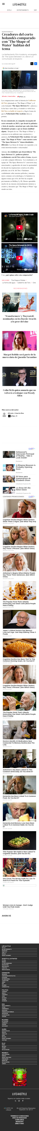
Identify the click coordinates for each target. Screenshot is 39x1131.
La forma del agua (8, 283)
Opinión (4, 999)
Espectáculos (6, 1030)
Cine (34, 283)
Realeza (4, 1032)
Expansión (6, 973)
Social (3, 1007)
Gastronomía (5, 1054)
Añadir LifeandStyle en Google (11, 68)
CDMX (3, 996)
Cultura (4, 1040)
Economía (4, 977)
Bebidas (4, 1055)
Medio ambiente (6, 1005)
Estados (4, 997)
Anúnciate (19, 1121)
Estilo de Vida (5, 1062)
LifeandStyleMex (15, 1101)
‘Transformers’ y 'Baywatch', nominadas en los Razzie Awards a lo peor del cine (19, 318)
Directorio (19, 1123)
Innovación (5, 1013)
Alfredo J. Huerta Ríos (16, 413)
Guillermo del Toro (23, 283)
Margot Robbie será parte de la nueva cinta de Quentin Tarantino (19, 356)
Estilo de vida (5, 1049)
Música (4, 953)
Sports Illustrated (9, 958)
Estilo (9, 10)
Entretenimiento (23, 10)
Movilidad (4, 1010)
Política (5, 990)
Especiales (5, 1026)
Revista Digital (6, 969)
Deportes (4, 950)
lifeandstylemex (20, 1101)
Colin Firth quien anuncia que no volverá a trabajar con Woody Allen (19, 393)
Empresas (4, 974)
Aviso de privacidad (19, 1118)
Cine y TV (4, 952)
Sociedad (4, 1000)
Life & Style (6, 946)
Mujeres (4, 985)
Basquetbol (5, 964)
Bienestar (4, 1060)
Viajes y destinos (6, 1057)
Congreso (4, 994)
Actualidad (5, 1021)
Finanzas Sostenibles (8, 1011)
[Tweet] (31, 63)
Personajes (5, 1058)
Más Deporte (5, 966)
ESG (3, 983)
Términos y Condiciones (19, 1116)
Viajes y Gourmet (6, 955)
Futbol (4, 960)
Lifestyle (4, 967)
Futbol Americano (7, 963)
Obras (3, 982)
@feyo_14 (22, 96)
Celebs (4, 1047)
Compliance (19, 1120)
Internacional (6, 979)
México (4, 993)
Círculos (4, 1033)
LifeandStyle (5, 986)
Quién (4, 1029)
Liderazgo (4, 1022)
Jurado (4, 1063)
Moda (3, 1035)
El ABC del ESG (5, 1015)
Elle (3, 1043)
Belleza (4, 1036)
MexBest (5, 1053)
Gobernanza (5, 1008)
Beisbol (4, 961)
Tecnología (5, 980)
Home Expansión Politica (8, 975)
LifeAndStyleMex (24, 1101)
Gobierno (4, 991)
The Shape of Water (18, 280)
